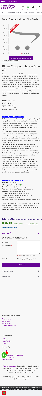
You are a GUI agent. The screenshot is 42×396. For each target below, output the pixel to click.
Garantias (7, 271)
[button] (12, 39)
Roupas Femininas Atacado (13, 12)
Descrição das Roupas (10, 61)
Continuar (21, 264)
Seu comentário (6, 245)
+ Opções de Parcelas (9, 227)
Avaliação (5, 258)
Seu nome (5, 242)
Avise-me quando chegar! (21, 58)
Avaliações (7, 233)
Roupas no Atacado (9, 366)
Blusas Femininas (29, 12)
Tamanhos (7, 276)
